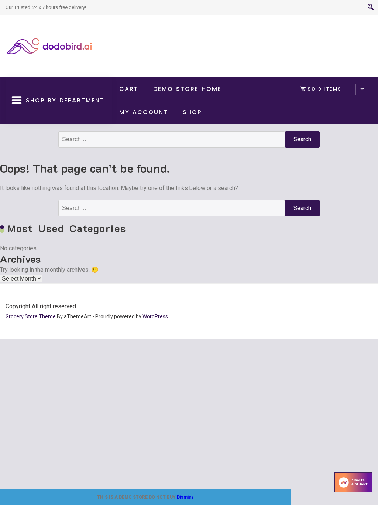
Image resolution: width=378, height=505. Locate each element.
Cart (128, 89)
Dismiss (185, 497)
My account (143, 112)
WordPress (155, 316)
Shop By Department (63, 110)
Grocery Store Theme (31, 316)
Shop (192, 112)
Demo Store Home (187, 89)
